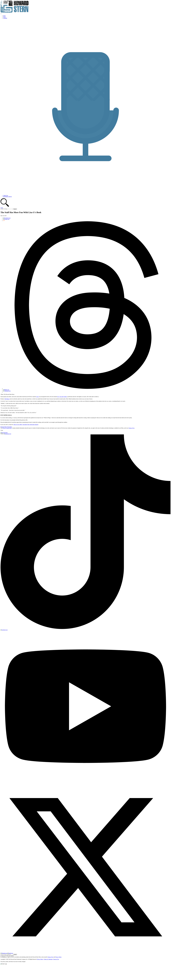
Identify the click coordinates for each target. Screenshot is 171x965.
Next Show (9, 426)
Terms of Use (131, 428)
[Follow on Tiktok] (85, 628)
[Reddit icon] (4, 220)
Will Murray (7, 398)
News (4, 16)
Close (2, 207)
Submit (15, 954)
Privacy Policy (58, 957)
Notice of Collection (48, 959)
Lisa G (37, 396)
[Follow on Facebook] (4, 629)
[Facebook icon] (6, 218)
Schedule (5, 18)
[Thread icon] (86, 388)
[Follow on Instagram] (7, 433)
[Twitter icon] (6, 219)
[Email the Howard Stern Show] (10, 953)
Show (4, 15)
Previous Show (4, 426)
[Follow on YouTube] (85, 781)
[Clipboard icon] (7, 390)
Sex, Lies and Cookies (62, 396)
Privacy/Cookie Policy (7, 428)
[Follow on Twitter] (85, 952)
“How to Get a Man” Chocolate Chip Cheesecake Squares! (25, 424)
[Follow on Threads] (4, 953)
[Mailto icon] (6, 389)
